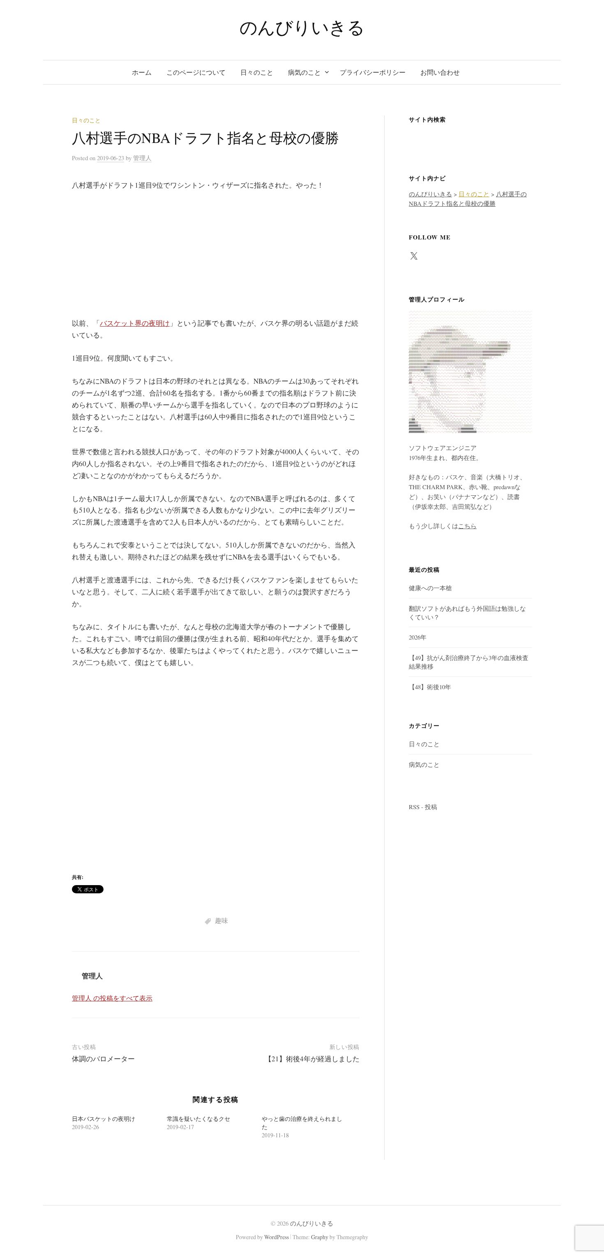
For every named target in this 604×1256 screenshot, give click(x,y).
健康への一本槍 (430, 588)
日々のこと (256, 72)
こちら (467, 526)
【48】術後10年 (430, 687)
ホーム (142, 72)
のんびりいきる (302, 27)
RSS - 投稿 (423, 807)
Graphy (319, 1237)
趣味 (221, 920)
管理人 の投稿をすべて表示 (112, 998)
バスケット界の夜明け (135, 323)
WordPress (276, 1237)
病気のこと (304, 72)
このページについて (196, 72)
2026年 (417, 637)
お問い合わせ (440, 72)
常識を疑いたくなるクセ (198, 1119)
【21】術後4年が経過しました (312, 1058)
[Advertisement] (216, 259)
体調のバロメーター (103, 1058)
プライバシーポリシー (373, 72)
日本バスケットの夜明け (103, 1119)
